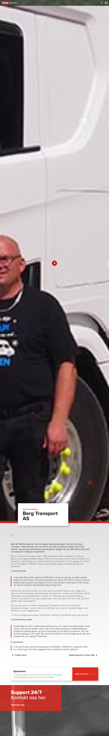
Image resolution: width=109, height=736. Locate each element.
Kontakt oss (17, 705)
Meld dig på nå (81, 674)
